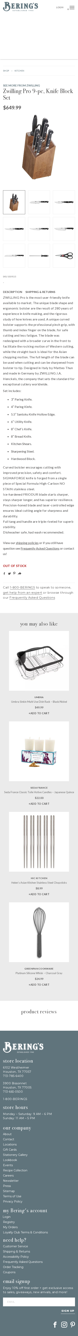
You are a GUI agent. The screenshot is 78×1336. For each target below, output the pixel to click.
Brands (60, 19)
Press (7, 1186)
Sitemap (9, 1191)
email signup (16, 1281)
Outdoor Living (38, 28)
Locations (10, 1144)
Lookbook (10, 1160)
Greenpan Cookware (38, 968)
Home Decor (59, 28)
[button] (72, 7)
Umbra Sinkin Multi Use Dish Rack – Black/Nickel (39, 701)
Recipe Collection (15, 1170)
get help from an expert (22, 592)
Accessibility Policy (16, 1256)
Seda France (39, 787)
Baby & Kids (52, 45)
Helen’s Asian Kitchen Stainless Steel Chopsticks (39, 882)
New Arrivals (43, 19)
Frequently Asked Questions (40, 548)
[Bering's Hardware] (20, 10)
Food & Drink (57, 36)
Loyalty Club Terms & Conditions (25, 1232)
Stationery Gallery (15, 1155)
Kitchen (41, 36)
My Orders (10, 1227)
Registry (9, 1222)
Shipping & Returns (40, 292)
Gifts (71, 19)
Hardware (18, 28)
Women (67, 45)
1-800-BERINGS (22, 587)
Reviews (64, 292)
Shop (6, 70)
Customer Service (15, 1246)
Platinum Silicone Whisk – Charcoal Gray (39, 973)
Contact (8, 1139)
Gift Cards (10, 1149)
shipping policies (27, 543)
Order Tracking (13, 1267)
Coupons (9, 1272)
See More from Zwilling (21, 85)
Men (28, 54)
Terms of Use (12, 1196)
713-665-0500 (13, 1091)
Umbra (39, 697)
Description (12, 292)
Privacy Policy (12, 1201)
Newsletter (11, 1181)
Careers (8, 1175)
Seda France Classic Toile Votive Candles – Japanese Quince (39, 792)
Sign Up (67, 1310)
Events (8, 1165)
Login (60, 7)
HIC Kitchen (39, 878)
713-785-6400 (13, 1076)
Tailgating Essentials (17, 19)
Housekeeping (43, 54)
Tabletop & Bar (22, 36)
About (7, 1134)
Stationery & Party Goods (24, 45)
